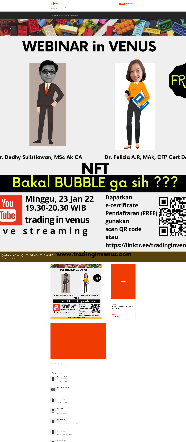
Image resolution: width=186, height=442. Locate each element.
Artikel (133, 7)
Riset (110, 7)
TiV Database (116, 316)
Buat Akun (129, 3)
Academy (128, 7)
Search (122, 3)
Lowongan (116, 7)
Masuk (134, 3)
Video (122, 7)
